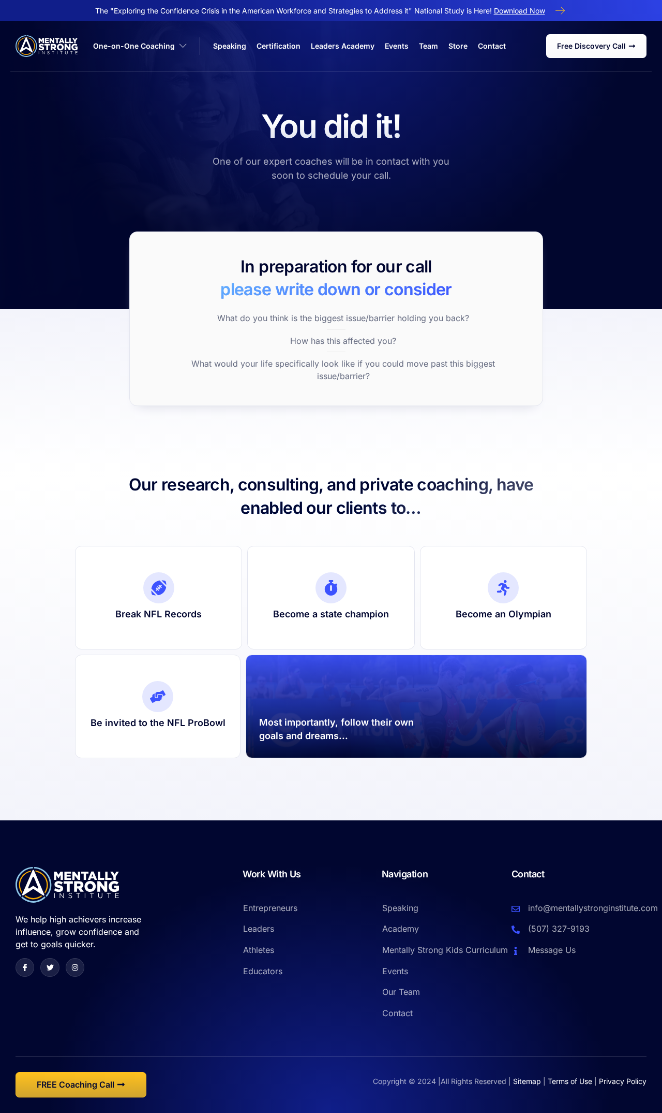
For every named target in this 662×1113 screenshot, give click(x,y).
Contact (492, 45)
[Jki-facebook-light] (25, 967)
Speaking (229, 45)
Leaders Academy (342, 45)
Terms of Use (570, 1081)
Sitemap (527, 1081)
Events (397, 45)
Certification (278, 45)
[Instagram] (75, 967)
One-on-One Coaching (134, 45)
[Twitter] (49, 967)
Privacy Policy (622, 1081)
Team (428, 45)
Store (458, 45)
